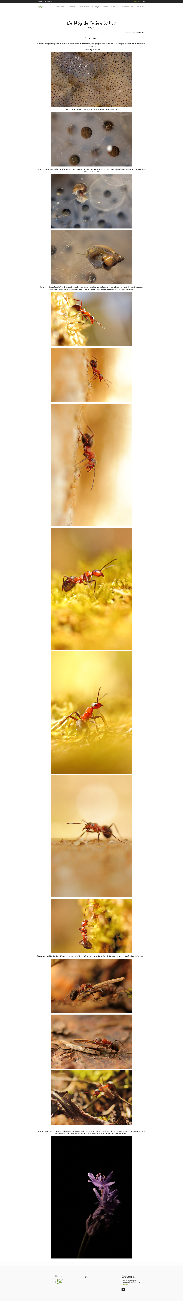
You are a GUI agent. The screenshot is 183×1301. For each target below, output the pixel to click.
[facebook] (142, 1)
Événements (85, 7)
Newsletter (49, 1)
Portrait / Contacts (110, 7)
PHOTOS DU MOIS (128, 7)
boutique (96, 7)
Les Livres (60, 7)
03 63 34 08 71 (137, 1)
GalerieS (140, 7)
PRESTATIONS (72, 7)
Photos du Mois (130, 32)
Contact (41, 1)
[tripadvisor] (144, 1)
